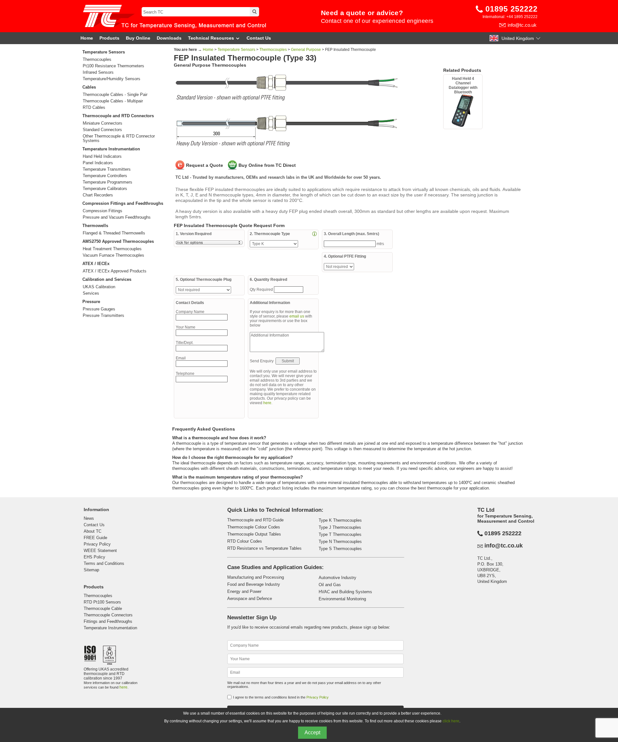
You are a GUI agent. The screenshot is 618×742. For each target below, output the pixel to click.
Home (86, 38)
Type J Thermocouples (340, 527)
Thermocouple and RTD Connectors (118, 115)
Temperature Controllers (105, 176)
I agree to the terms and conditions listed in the (281, 697)
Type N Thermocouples (340, 541)
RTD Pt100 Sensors (102, 602)
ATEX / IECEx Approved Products (114, 271)
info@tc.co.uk (522, 25)
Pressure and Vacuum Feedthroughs (117, 217)
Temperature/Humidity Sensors (111, 79)
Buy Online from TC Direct (267, 165)
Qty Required (262, 289)
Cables (89, 87)
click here (451, 721)
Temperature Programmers (107, 182)
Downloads (169, 38)
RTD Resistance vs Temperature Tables (264, 548)
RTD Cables (94, 107)
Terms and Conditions (104, 563)
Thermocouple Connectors (108, 615)
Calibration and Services (106, 279)
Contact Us (259, 38)
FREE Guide (95, 537)
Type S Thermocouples (340, 548)
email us (296, 316)
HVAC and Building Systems (345, 591)
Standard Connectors (102, 130)
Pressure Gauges (99, 309)
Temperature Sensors (103, 52)
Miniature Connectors (102, 123)
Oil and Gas (330, 584)
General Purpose (306, 49)
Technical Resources (211, 38)
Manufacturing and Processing (255, 577)
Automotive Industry (337, 577)
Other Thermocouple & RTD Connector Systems (119, 138)
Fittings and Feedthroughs (108, 621)
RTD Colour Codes (244, 541)
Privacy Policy (97, 544)
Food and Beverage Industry (253, 584)
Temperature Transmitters (107, 169)
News (89, 518)
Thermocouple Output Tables (254, 534)
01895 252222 (511, 9)
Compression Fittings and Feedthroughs (122, 203)
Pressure (91, 301)
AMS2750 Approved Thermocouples (118, 241)
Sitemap (91, 569)
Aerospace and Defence (249, 598)
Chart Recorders (98, 195)
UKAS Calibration (99, 287)
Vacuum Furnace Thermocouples (113, 255)
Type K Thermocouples (340, 520)
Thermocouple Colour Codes (253, 527)
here (267, 403)
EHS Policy (94, 557)
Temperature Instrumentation (111, 149)
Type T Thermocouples (340, 534)
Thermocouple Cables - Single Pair (115, 94)
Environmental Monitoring (342, 598)
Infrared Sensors (98, 72)
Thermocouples (97, 59)
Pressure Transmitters (103, 315)
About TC (92, 531)
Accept (312, 732)
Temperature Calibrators (105, 188)
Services (91, 293)
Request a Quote (204, 165)
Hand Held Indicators (102, 156)
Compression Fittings (102, 211)
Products (109, 38)
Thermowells (95, 225)
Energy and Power (244, 591)
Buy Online (138, 38)
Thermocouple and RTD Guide (255, 520)
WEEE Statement (100, 550)
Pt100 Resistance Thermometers (113, 66)
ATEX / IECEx (95, 263)
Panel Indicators (98, 163)
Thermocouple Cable (103, 608)
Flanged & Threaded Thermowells (114, 233)
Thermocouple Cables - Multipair (113, 101)
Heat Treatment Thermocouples (112, 249)
